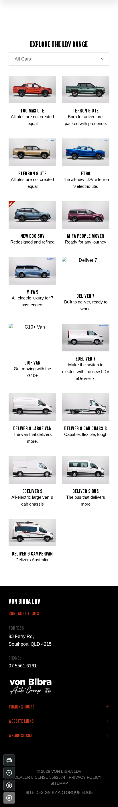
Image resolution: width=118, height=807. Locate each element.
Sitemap (59, 783)
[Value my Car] (9, 760)
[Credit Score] (9, 772)
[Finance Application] (9, 785)
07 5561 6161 (23, 665)
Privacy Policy (85, 777)
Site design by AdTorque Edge (59, 792)
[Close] (9, 798)
